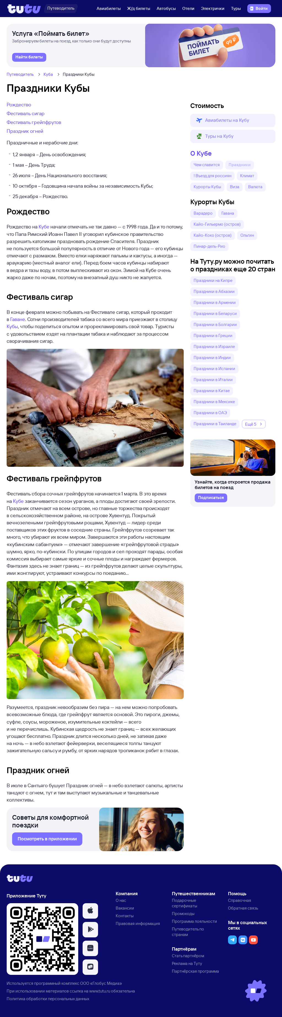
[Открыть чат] (255, 990)
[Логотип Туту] (24, 8)
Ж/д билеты (138, 8)
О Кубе (201, 153)
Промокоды (183, 913)
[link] (29, 57)
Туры (236, 8)
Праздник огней (25, 131)
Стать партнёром (188, 955)
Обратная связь (243, 908)
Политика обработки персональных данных (48, 998)
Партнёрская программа (195, 971)
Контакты (125, 915)
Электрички (212, 8)
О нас (121, 900)
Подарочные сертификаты (184, 903)
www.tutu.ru (99, 991)
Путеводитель (20, 74)
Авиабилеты (109, 8)
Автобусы (166, 8)
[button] (232, 120)
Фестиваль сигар (26, 113)
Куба (48, 74)
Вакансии (125, 908)
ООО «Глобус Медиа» (101, 983)
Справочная (239, 900)
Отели (188, 8)
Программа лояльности (194, 921)
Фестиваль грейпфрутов (34, 122)
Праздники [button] (240, 164)
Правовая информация (138, 923)
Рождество (19, 104)
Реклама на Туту (187, 963)
